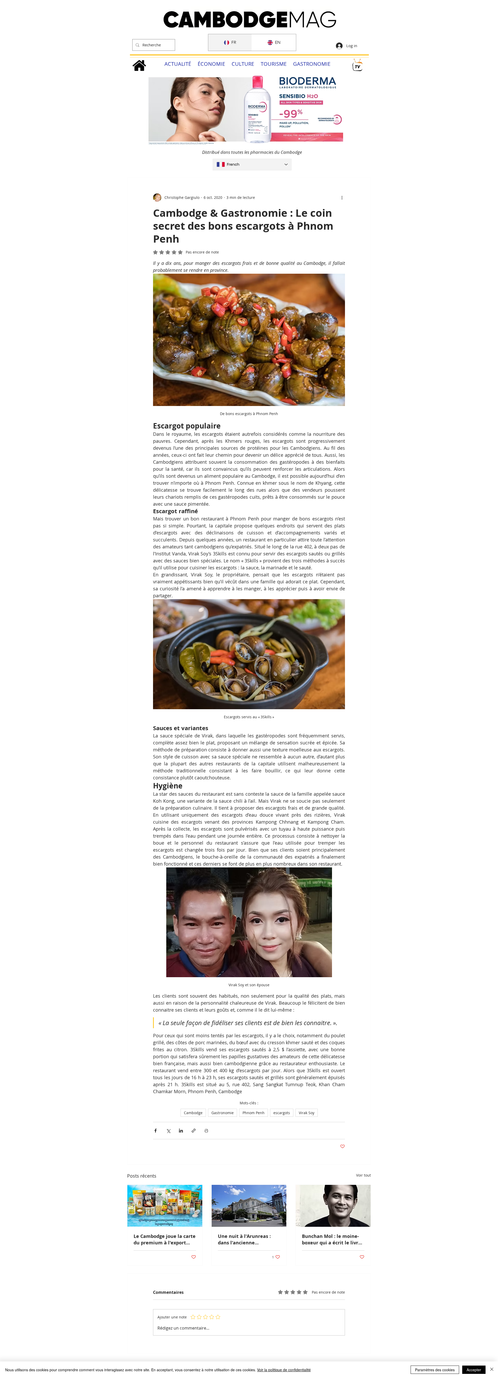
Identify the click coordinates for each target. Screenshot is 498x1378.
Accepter (474, 1369)
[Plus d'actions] (342, 197)
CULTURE (243, 63)
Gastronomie (222, 1112)
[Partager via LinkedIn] (180, 1130)
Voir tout (363, 1175)
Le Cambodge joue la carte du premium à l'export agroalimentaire (165, 1239)
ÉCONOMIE (211, 63)
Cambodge (193, 1112)
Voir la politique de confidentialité (284, 1369)
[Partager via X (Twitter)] (168, 1130)
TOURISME (274, 63)
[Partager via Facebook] (155, 1130)
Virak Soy (306, 1112)
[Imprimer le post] (206, 1130)
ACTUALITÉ (177, 63)
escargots (281, 1112)
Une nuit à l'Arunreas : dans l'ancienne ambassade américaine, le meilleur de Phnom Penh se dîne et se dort (248, 1239)
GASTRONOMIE (311, 63)
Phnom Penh (254, 1112)
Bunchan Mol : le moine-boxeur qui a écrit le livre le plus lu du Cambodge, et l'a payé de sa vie (333, 1239)
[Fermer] (492, 1370)
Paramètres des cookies (435, 1369)
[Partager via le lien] (193, 1130)
